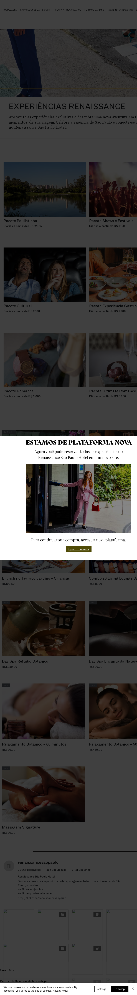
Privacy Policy (60, 990)
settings (101, 989)
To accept (119, 989)
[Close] (133, 989)
